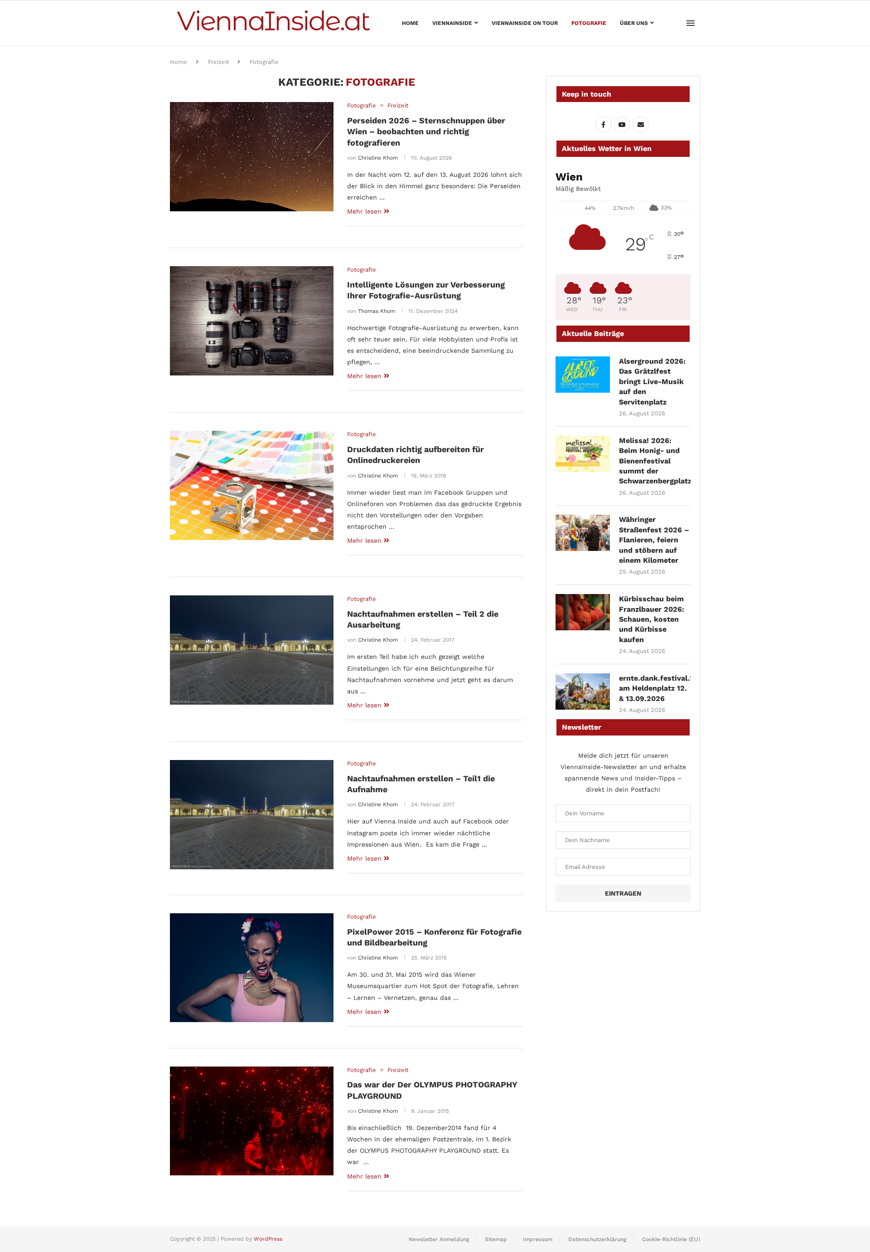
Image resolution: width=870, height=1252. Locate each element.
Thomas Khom (376, 311)
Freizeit (218, 61)
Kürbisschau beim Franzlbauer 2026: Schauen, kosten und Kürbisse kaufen (651, 619)
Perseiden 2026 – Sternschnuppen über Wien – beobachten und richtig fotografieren (426, 131)
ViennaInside (452, 23)
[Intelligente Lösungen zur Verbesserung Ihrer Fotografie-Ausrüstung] (252, 320)
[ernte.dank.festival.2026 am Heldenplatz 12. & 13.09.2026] (583, 691)
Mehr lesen (364, 211)
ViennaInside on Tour (525, 23)
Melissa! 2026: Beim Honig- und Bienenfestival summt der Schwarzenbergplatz (655, 461)
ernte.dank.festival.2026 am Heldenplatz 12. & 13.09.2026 (655, 688)
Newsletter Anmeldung (439, 1239)
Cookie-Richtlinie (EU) (671, 1239)
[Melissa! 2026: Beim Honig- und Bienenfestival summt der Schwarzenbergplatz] (583, 454)
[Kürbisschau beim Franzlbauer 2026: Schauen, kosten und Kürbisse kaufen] (583, 612)
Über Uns (634, 23)
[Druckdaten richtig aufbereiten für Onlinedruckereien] (252, 485)
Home (410, 23)
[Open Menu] (690, 23)
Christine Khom (378, 158)
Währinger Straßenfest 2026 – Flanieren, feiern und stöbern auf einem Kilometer (654, 540)
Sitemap (496, 1239)
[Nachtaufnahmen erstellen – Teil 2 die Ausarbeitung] (252, 649)
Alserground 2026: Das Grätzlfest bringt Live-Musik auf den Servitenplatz (652, 381)
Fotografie (588, 23)
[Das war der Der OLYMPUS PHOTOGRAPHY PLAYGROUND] (252, 1121)
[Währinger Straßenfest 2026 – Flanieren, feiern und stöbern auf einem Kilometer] (583, 533)
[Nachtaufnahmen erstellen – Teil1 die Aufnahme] (252, 814)
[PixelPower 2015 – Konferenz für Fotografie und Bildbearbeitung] (252, 967)
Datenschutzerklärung (597, 1239)
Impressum (537, 1239)
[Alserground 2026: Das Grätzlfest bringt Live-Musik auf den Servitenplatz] (583, 374)
